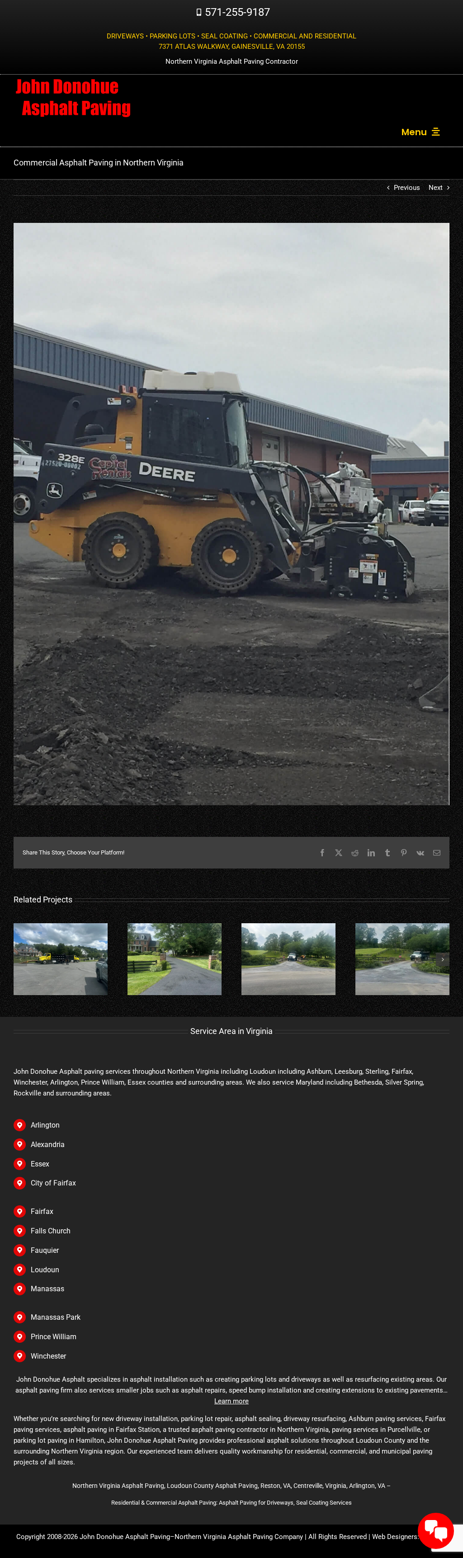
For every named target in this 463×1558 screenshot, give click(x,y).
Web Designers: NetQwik (409, 1537)
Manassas (47, 1288)
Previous (407, 188)
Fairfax (42, 1211)
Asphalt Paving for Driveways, (257, 1502)
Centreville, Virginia (319, 1485)
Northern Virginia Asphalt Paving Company (239, 1537)
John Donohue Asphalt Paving (125, 1537)
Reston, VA (275, 1485)
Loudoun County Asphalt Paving (212, 1485)
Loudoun (263, 1071)
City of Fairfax (53, 1183)
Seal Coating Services (324, 1502)
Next (436, 188)
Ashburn (319, 1071)
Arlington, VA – (370, 1485)
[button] (20, 959)
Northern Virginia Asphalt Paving (118, 1485)
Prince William (53, 1336)
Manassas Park (55, 1317)
